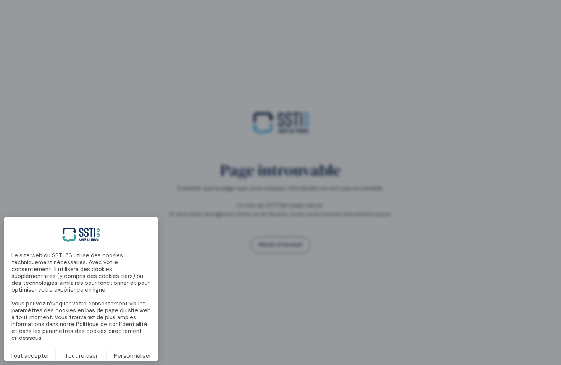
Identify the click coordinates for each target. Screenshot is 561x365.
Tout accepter (29, 356)
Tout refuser (81, 356)
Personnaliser (133, 356)
